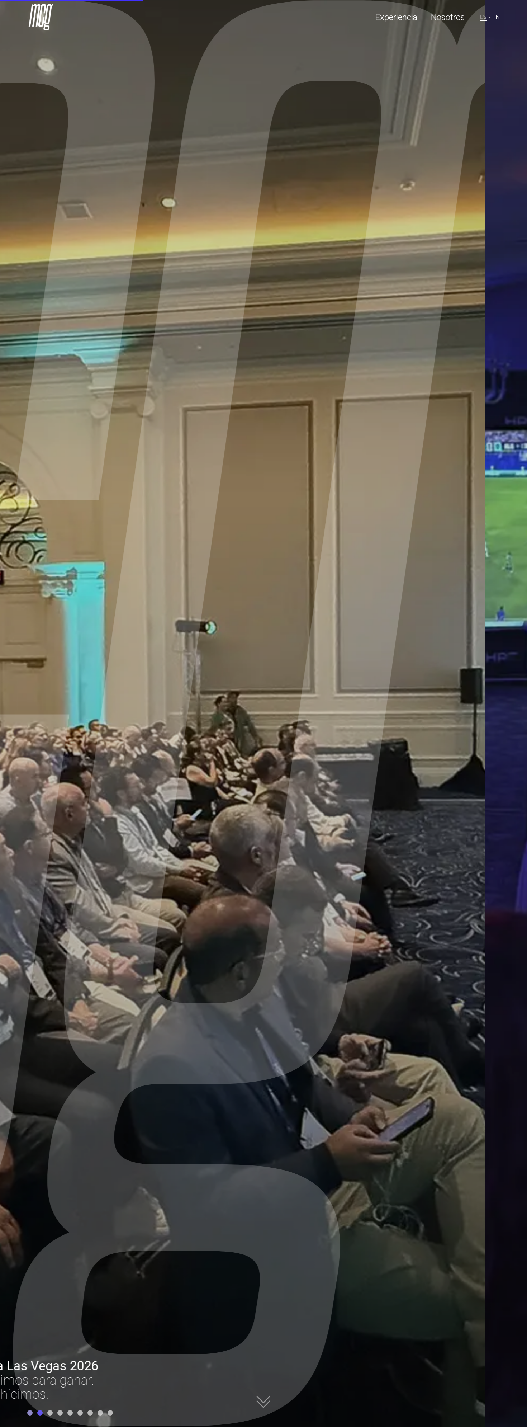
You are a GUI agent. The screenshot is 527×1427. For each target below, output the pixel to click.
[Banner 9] (110, 1413)
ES (483, 17)
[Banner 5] (70, 1413)
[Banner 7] (90, 1413)
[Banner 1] (30, 1413)
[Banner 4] (60, 1413)
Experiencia (396, 17)
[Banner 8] (100, 1413)
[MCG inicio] (41, 17)
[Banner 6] (80, 1413)
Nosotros (448, 17)
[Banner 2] (40, 1413)
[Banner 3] (50, 1413)
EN (496, 17)
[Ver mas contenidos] (263, 1401)
